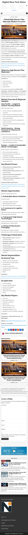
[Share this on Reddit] (18, 330)
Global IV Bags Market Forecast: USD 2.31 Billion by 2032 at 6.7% (17, 473)
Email (3, 425)
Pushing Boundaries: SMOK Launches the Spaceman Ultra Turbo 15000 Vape (18, 484)
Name (3, 420)
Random (8, 461)
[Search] (27, 13)
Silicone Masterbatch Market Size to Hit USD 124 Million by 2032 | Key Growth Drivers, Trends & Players (14, 379)
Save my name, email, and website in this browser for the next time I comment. (13, 435)
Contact (3, 523)
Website (3, 429)
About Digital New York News (8, 520)
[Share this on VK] (23, 330)
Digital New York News (14, 2)
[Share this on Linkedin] (16, 330)
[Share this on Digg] (20, 330)
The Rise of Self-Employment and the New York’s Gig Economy (17, 463)
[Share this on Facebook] (11, 330)
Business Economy (14, 17)
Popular (3, 461)
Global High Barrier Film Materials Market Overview (14, 20)
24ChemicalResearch (10, 23)
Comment (4, 405)
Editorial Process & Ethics (7, 525)
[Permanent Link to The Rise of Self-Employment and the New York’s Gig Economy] (4, 464)
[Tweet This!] (9, 330)
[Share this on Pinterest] (13, 330)
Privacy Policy (4, 528)
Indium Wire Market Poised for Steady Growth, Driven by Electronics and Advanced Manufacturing (14, 357)
